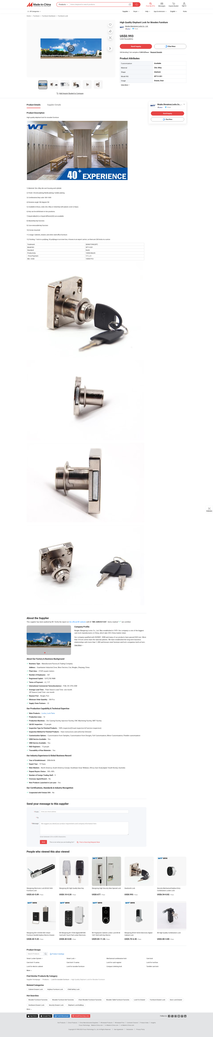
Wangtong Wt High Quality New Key (71, 888)
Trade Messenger (62, 1016)
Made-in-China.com (97, 1025)
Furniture (36, 16)
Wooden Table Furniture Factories (117, 1000)
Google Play (45, 1016)
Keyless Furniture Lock (55, 989)
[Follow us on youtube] (179, 1016)
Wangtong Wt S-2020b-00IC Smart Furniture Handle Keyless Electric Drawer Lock (40, 935)
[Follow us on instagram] (175, 1016)
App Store (32, 1016)
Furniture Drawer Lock (157, 1000)
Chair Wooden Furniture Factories (90, 1000)
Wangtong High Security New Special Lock (106, 888)
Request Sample (156, 52)
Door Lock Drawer (176, 1000)
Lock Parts (51, 713)
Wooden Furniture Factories (37, 1000)
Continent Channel (132, 1022)
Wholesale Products (106, 1022)
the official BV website (77, 622)
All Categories (34, 11)
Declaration (129, 1029)
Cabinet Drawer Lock (35, 989)
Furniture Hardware (48, 16)
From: (37, 812)
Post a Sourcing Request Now (88, 842)
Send (43, 842)
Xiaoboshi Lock (129, 888)
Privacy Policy (140, 1029)
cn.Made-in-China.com (127, 1025)
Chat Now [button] (172, 46)
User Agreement (118, 1029)
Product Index (144, 1022)
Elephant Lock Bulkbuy (76, 1005)
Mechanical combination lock (116, 958)
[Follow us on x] (172, 1016)
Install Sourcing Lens (82, 1016)
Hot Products (61, 1022)
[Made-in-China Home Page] (39, 4)
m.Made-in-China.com (111, 1025)
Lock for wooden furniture (75, 966)
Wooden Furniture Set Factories (63, 1000)
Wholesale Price (119, 1022)
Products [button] (62, 4)
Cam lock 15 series (33, 962)
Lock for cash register (113, 962)
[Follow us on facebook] (169, 1016)
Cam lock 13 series (73, 962)
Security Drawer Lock (56, 1005)
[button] (130, 4)
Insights (153, 1022)
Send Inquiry (136, 46)
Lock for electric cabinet (35, 966)
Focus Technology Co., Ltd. (91, 1029)
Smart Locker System (34, 958)
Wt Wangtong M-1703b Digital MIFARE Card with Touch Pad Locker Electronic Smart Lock (72, 935)
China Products (72, 1022)
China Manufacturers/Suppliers (88, 1022)
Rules (185, 11)
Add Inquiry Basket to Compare (71, 93)
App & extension (159, 11)
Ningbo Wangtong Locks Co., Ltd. (136, 26)
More (29, 1009)
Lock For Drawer (139, 1000)
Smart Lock (70, 958)
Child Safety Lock (73, 989)
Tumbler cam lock (152, 966)
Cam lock (149, 958)
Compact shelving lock (114, 966)
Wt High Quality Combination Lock (169, 933)
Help (146, 11)
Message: (35, 823)
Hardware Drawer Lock (36, 1005)
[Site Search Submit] (136, 4)
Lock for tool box (152, 962)
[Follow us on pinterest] (182, 1016)
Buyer (135, 11)
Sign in (184, 6)
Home (29, 16)
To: (38, 818)
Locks (44, 713)
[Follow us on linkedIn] (185, 1016)
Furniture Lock (63, 16)
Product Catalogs (58, 954)
